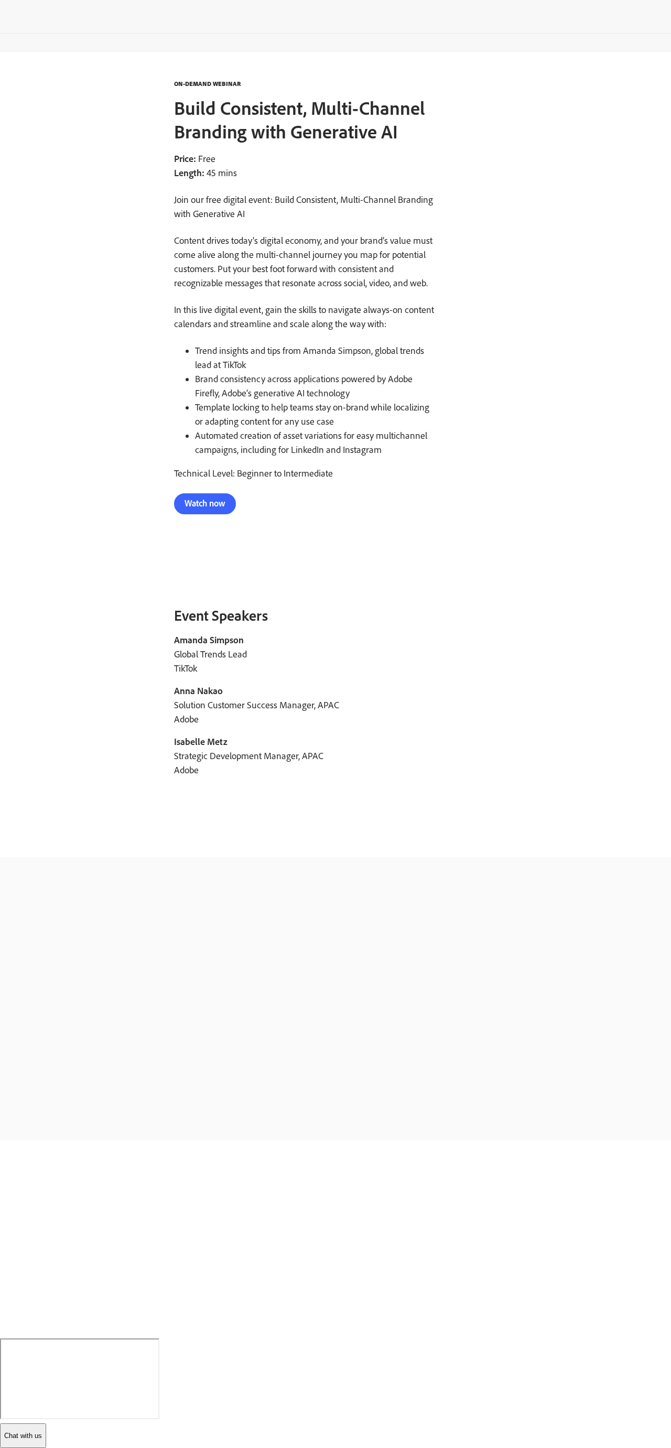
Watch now (205, 503)
